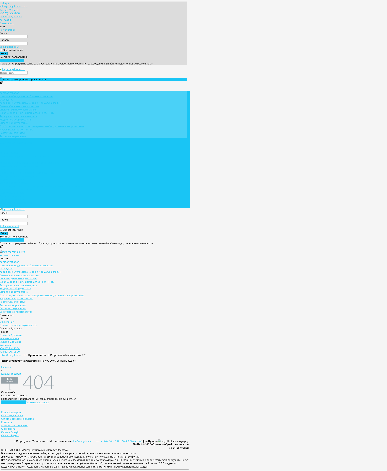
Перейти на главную (13, 402)
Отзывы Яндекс (10, 435)
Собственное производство (17, 418)
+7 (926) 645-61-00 (109, 441)
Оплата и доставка (12, 415)
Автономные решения (14, 425)
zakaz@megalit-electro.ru (85, 441)
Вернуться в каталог (37, 402)
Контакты (6, 422)
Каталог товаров (11, 412)
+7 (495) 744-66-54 (130, 441)
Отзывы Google (10, 432)
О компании (8, 428)
